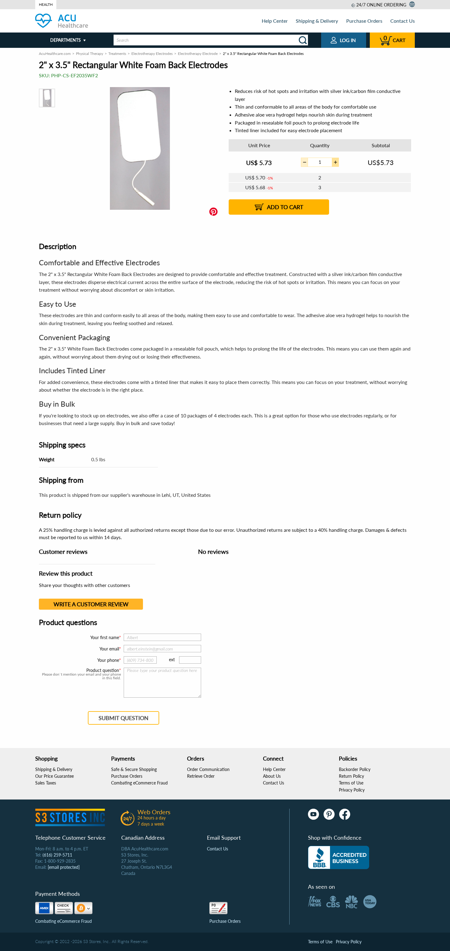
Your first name (104, 637)
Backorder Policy (354, 769)
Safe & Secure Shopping (134, 769)
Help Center (275, 21)
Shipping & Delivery (317, 21)
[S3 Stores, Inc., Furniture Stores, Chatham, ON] (338, 857)
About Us (272, 776)
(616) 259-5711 (57, 854)
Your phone (108, 660)
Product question (102, 670)
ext (172, 659)
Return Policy (351, 776)
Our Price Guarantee (54, 776)
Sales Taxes (45, 782)
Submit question (123, 718)
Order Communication (208, 769)
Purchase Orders (364, 21)
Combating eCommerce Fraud (139, 782)
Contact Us (402, 21)
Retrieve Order (201, 776)
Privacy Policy (352, 789)
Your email (109, 648)
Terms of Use (351, 782)
